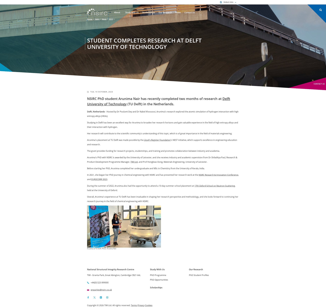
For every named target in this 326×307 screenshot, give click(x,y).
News (104, 19)
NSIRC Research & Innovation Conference (218, 174)
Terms (134, 305)
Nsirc (97, 19)
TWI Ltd (134, 162)
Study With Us (157, 269)
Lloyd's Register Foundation (157, 140)
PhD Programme (158, 275)
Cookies (148, 305)
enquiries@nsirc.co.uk (101, 289)
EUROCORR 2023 (99, 179)
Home (89, 19)
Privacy (141, 305)
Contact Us (319, 84)
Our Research (196, 269)
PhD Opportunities (159, 279)
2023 (111, 19)
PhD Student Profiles (199, 275)
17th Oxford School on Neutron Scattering (214, 185)
